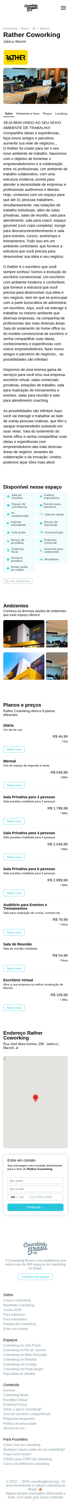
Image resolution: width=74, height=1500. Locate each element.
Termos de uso (14, 1428)
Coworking (10, 28)
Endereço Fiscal (15, 1404)
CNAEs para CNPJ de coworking (27, 1459)
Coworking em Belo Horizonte (25, 1355)
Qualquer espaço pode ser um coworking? (34, 1449)
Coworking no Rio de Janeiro (24, 1350)
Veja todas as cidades (19, 1373)
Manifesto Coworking (18, 1305)
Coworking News (15, 1395)
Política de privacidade (20, 1423)
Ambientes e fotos (27, 113)
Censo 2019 (12, 1310)
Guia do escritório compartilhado (27, 1414)
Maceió (45, 28)
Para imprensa (14, 1314)
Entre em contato (15, 1329)
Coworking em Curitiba (20, 1364)
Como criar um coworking (21, 1445)
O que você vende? (17, 1454)
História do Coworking (19, 1324)
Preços (47, 113)
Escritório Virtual (15, 1400)
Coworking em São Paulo (22, 1345)
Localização (63, 113)
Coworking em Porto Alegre (23, 1369)
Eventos (9, 1390)
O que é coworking (17, 1300)
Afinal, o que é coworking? (22, 1409)
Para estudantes (15, 1319)
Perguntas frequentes (19, 1418)
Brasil (24, 28)
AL (34, 28)
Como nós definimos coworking (26, 1464)
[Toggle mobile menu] (63, 7)
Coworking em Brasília (19, 1359)
